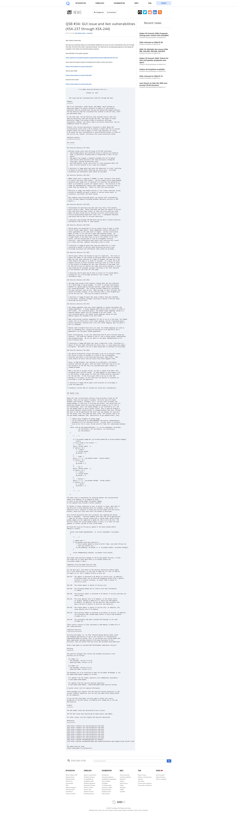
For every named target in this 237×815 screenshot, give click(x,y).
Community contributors (145, 785)
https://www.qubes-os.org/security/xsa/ (79, 84)
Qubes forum (124, 783)
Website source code (95, 810)
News (136, 3)
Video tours (69, 781)
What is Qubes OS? (71, 775)
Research (123, 779)
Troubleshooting (106, 785)
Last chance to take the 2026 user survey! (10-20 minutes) (153, 85)
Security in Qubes (107, 787)
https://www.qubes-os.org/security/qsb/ (79, 75)
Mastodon (123, 787)
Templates (105, 783)
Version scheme (88, 787)
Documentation (119, 3)
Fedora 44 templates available (152, 70)
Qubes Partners (160, 777)
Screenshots (69, 783)
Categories (100, 12)
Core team (141, 781)
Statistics (112, 12)
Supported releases (89, 785)
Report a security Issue (144, 777)
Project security (106, 789)
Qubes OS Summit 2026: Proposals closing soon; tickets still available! (154, 35)
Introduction (81, 3)
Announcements (124, 775)
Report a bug (142, 775)
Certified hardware (89, 777)
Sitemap (145, 810)
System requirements (90, 775)
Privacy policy (118, 810)
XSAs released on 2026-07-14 (151, 77)
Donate (163, 3)
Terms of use (138, 810)
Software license (88, 791)
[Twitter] (145, 12)
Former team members (145, 783)
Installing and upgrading (109, 779)
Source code (87, 789)
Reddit (122, 789)
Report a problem (128, 810)
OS (121, 802)
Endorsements (70, 777)
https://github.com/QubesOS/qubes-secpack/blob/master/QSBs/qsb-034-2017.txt (92, 58)
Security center (70, 789)
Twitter (122, 785)
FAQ (67, 785)
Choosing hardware (107, 777)
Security (89, 33)
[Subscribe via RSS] (160, 12)
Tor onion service (108, 810)
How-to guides (106, 781)
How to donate (160, 775)
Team (149, 3)
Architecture (69, 791)
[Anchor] (163, 22)
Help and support (71, 787)
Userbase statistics (125, 777)
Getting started (70, 779)
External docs (106, 793)
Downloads (100, 3)
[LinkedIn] (155, 12)
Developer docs (106, 791)
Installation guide (89, 781)
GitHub (122, 781)
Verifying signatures (89, 783)
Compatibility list (88, 779)
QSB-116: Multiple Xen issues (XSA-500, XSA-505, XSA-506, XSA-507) (153, 51)
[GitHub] (140, 12)
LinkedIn (122, 791)
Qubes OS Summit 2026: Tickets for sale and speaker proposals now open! (153, 61)
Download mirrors (89, 793)
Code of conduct (70, 793)
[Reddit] (150, 12)
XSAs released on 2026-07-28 (151, 43)
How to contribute (161, 779)
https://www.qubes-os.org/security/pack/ (79, 66)
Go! (169, 761)
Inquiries (140, 779)
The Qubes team (80, 33)
